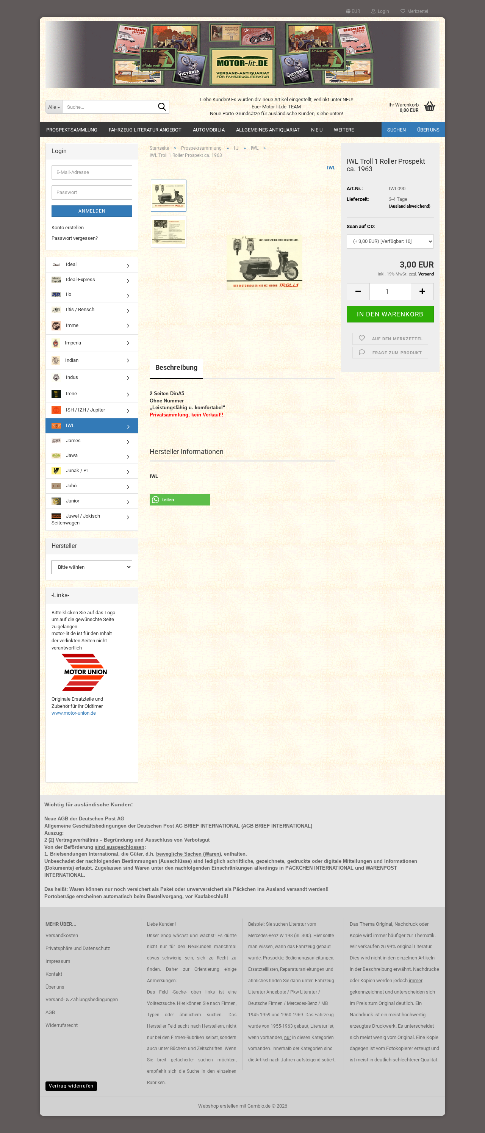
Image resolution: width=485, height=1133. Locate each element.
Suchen (396, 130)
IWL (331, 168)
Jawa (71, 455)
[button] (353, 11)
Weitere (344, 130)
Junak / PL (77, 470)
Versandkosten (61, 935)
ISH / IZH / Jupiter (85, 410)
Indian (71, 360)
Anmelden (92, 211)
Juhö (71, 485)
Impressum (57, 961)
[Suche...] (162, 107)
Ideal (71, 264)
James (73, 440)
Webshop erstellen (218, 1106)
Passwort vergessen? (75, 238)
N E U (316, 130)
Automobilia (209, 130)
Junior (72, 501)
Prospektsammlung (71, 130)
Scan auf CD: (361, 226)
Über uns (428, 130)
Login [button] (382, 11)
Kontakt (53, 974)
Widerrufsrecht (61, 1025)
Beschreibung (176, 367)
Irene (71, 393)
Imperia (72, 343)
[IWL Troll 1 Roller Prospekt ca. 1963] (264, 249)
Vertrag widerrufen (71, 1086)
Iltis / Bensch (79, 309)
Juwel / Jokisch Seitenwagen (76, 519)
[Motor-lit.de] (242, 54)
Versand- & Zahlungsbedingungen (81, 999)
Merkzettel (416, 11)
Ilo (68, 294)
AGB (50, 1012)
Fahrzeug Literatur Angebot (145, 130)
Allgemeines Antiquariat (268, 130)
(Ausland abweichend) (409, 206)
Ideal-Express (80, 279)
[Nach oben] (464, 1122)
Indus (71, 377)
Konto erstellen (68, 227)
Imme (71, 325)
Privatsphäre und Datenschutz (77, 948)
